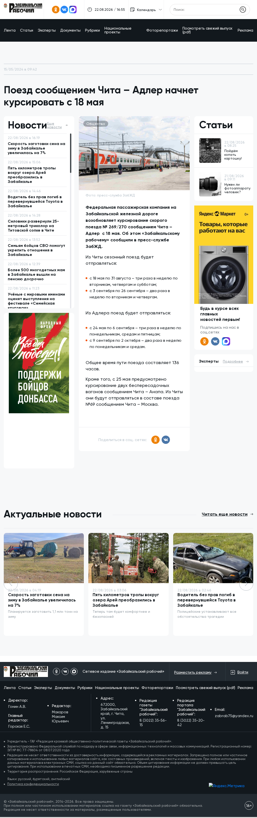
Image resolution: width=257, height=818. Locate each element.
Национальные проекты (118, 30)
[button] (246, 584)
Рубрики (92, 30)
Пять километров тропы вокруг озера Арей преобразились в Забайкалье (126, 600)
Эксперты (47, 30)
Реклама (245, 30)
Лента (10, 30)
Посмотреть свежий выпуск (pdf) (207, 30)
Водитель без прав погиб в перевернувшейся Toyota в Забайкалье (206, 600)
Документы (70, 30)
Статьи (26, 30)
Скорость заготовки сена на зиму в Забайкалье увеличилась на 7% (42, 600)
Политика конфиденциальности (33, 784)
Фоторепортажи (162, 30)
